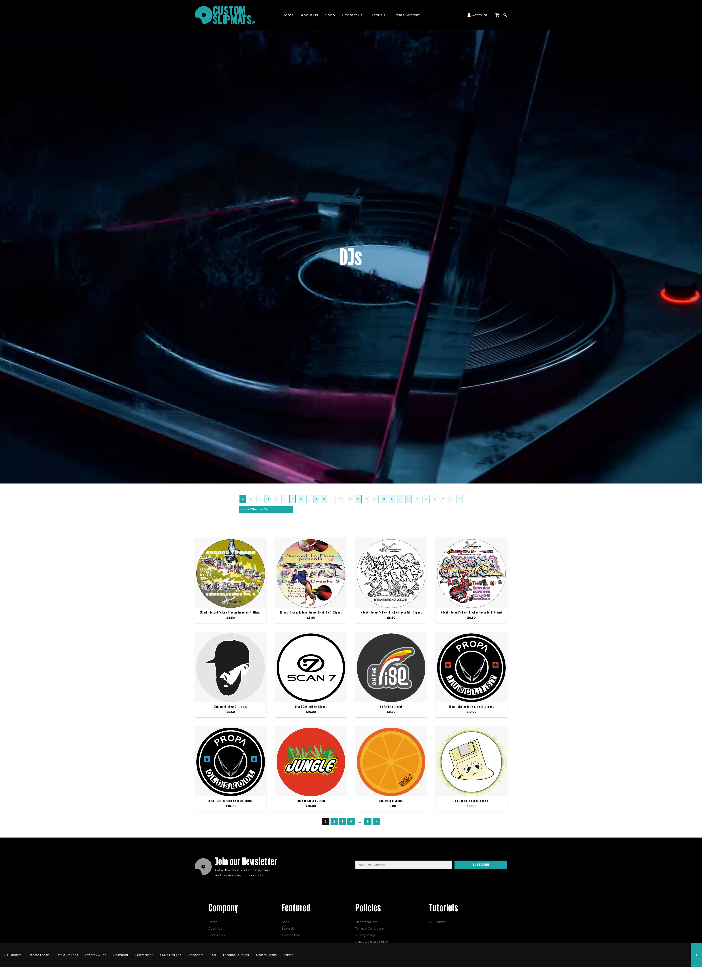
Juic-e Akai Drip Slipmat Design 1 (471, 800)
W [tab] (426, 499)
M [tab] (341, 499)
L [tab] (332, 499)
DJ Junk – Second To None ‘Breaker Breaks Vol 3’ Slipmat (311, 612)
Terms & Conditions (369, 928)
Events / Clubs (95, 955)
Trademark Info (366, 922)
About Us (215, 928)
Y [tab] (443, 499)
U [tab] (408, 499)
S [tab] (392, 499)
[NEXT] (376, 821)
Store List (289, 928)
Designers (195, 955)
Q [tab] (375, 499)
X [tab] (435, 499)
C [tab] (259, 499)
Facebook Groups (236, 955)
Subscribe (481, 864)
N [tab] (350, 499)
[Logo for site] (225, 15)
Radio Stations (67, 955)
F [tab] (284, 499)
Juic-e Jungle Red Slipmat (311, 800)
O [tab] (358, 499)
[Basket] (497, 15)
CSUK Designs (170, 955)
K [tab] (324, 499)
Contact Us (216, 935)
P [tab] (367, 499)
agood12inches (254, 509)
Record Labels (39, 955)
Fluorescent (144, 955)
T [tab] (400, 499)
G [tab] (292, 499)
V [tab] (417, 499)
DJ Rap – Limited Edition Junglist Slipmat (471, 706)
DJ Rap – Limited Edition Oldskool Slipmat (231, 800)
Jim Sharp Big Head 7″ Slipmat (230, 706)
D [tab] (268, 499)
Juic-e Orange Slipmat (391, 800)
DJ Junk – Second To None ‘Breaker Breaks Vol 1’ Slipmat (391, 612)
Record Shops (266, 955)
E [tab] (276, 499)
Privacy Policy (365, 935)
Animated (120, 955)
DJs (213, 955)
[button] (505, 15)
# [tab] (459, 499)
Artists (288, 955)
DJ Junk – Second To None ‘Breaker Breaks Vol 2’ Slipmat (471, 612)
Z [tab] (451, 499)
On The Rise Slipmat (391, 706)
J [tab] (316, 499)
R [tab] (384, 499)
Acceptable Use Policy (371, 941)
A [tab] (242, 499)
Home (213, 922)
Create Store (291, 935)
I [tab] (308, 499)
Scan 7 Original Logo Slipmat (311, 706)
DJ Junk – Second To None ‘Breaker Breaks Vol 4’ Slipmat (230, 612)
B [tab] (251, 499)
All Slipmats (12, 955)
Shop (286, 922)
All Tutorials (437, 922)
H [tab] (301, 499)
